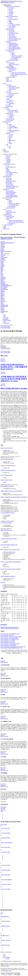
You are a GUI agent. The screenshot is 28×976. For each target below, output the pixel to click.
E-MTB (7, 109)
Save (19, 974)
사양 (4, 316)
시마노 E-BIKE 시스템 (14, 47)
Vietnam (2, 312)
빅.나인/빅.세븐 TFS (13, 19)
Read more (3, 345)
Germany (3, 264)
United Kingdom (4, 311)
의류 (7, 144)
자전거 (5, 83)
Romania (2, 295)
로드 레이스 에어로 (13, 93)
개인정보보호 (6, 957)
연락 (4, 954)
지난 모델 (8, 104)
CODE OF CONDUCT (14, 33)
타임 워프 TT (14, 75)
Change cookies (9, 973)
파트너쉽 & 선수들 (13, 60)
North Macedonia (4, 289)
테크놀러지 (8, 41)
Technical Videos (7, 320)
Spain (2, 302)
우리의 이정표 (12, 36)
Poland (2, 292)
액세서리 (8, 133)
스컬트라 (11, 23)
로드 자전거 (9, 92)
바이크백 (11, 134)
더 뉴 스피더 (12, 27)
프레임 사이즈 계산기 (14, 64)
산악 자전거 (9, 84)
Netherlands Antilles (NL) (6, 285)
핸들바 (10, 124)
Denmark (3, 258)
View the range (4, 824)
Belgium (2, 250)
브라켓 (10, 136)
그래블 (7, 99)
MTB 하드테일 (12, 86)
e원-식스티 (11, 7)
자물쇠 (10, 143)
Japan (2, 273)
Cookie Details (17, 973)
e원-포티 (11, 9)
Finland (2, 262)
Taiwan (2, 307)
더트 (10, 90)
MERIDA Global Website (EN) (7, 242)
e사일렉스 (11, 13)
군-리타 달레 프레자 (16, 57)
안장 (10, 129)
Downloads (5, 319)
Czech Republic (4, 257)
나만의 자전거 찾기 (10, 77)
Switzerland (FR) (4, 306)
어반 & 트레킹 (9, 96)
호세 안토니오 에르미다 (17, 55)
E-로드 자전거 (9, 113)
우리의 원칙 (11, 31)
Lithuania (3, 277)
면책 (4, 956)
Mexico (2, 280)
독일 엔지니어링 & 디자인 (15, 38)
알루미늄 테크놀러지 (14, 44)
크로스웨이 (11, 103)
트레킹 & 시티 (9, 102)
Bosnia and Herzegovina (6, 251)
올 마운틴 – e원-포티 (13, 111)
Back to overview (4, 662)
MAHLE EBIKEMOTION (15, 48)
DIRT (10, 20)
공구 (10, 141)
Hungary (2, 266)
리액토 (10, 21)
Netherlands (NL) (4, 284)
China (2, 252)
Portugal (2, 294)
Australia (2, 247)
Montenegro (3, 281)
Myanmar (3, 283)
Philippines (3, 291)
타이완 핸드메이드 (13, 40)
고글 (10, 147)
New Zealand (3, 288)
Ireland (2, 269)
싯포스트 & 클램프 (13, 127)
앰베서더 (11, 51)
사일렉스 (11, 100)
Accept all (3, 973)
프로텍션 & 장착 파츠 (14, 130)
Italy (1, 272)
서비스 (7, 61)
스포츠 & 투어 (12, 89)
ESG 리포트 (11, 34)
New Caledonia (4, 286)
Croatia (2, 256)
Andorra (2, 245)
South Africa (3, 301)
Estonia (2, 261)
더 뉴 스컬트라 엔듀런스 (14, 24)
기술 (4, 321)
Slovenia (2, 300)
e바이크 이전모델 (10, 119)
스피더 (10, 97)
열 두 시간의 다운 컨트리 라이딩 (19, 74)
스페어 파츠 (11, 131)
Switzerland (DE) (4, 305)
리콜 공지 (11, 65)
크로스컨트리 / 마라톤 (14, 87)
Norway (2, 290)
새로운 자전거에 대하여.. (12, 16)
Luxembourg (3, 278)
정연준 (13, 54)
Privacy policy (9, 970)
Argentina (3, 246)
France (2, 263)
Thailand (2, 308)
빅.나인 (10, 17)
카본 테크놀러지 (13, 43)
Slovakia (2, 299)
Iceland (2, 267)
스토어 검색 (9, 80)
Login (7, 79)
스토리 (10, 71)
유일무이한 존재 (13, 68)
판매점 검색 (3, 347)
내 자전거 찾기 (9, 106)
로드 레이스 (11, 94)
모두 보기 (3, 358)
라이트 (10, 137)
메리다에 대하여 (10, 29)
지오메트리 (6, 317)
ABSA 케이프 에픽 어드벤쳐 (18, 72)
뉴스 (4, 149)
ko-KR (4, 226)
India (2, 268)
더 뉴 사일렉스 (12, 26)
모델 (4, 314)
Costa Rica (3, 255)
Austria (2, 248)
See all (2, 912)
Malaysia (2, 279)
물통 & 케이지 (12, 140)
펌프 (10, 139)
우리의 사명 (11, 30)
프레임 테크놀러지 (13, 46)
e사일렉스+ (11, 116)
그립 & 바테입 (12, 126)
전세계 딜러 (11, 63)
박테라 (13, 53)
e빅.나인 (11, 10)
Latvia (2, 275)
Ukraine (2, 310)
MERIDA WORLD (10, 67)
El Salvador (3, 259)
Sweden (2, 304)
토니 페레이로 (14, 58)
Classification (6, 323)
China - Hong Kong (5, 253)
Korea (2, 274)
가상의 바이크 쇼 (13, 37)
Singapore (3, 297)
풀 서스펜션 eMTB (13, 110)
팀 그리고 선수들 (10, 50)
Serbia (2, 296)
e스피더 (10, 15)
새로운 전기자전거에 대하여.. (13, 6)
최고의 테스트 (12, 69)
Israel (2, 270)
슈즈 (10, 146)
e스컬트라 (11, 12)
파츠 (7, 123)
